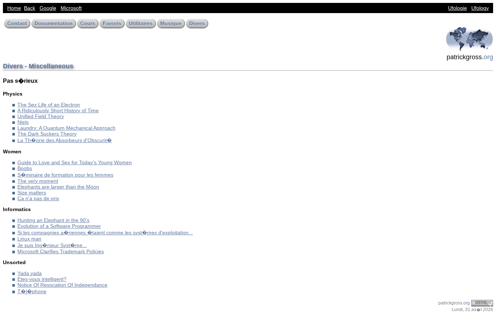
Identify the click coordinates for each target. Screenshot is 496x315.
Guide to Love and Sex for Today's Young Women (74, 162)
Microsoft (71, 8)
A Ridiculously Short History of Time (58, 110)
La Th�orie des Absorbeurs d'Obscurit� (64, 140)
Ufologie (457, 8)
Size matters (31, 192)
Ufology (480, 8)
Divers (197, 23)
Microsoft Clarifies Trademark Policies (60, 251)
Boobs (24, 168)
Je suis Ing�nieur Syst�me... (52, 245)
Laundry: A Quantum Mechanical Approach (66, 128)
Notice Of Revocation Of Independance (62, 285)
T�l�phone (31, 291)
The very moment (37, 181)
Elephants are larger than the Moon (58, 187)
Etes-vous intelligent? (41, 279)
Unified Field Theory (40, 116)
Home (14, 8)
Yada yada (29, 273)
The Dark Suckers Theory (47, 134)
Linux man (29, 239)
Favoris (112, 23)
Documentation (53, 23)
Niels (23, 122)
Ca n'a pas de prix (38, 198)
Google (48, 8)
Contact (17, 23)
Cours (87, 23)
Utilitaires (141, 23)
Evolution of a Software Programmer (59, 226)
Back (29, 8)
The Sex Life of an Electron (48, 105)
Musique (171, 23)
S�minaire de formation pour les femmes (65, 175)
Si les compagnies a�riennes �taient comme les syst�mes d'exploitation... (105, 232)
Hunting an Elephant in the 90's (53, 220)
